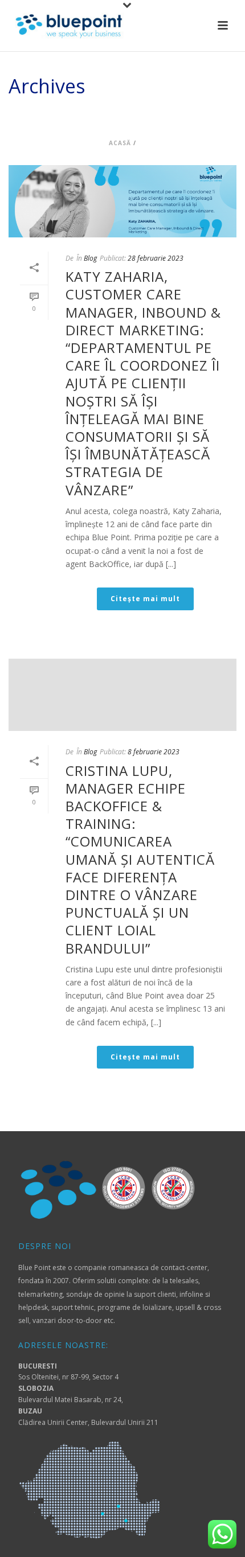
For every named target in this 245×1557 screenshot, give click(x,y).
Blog (90, 258)
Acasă (120, 143)
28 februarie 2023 (155, 258)
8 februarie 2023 (153, 752)
